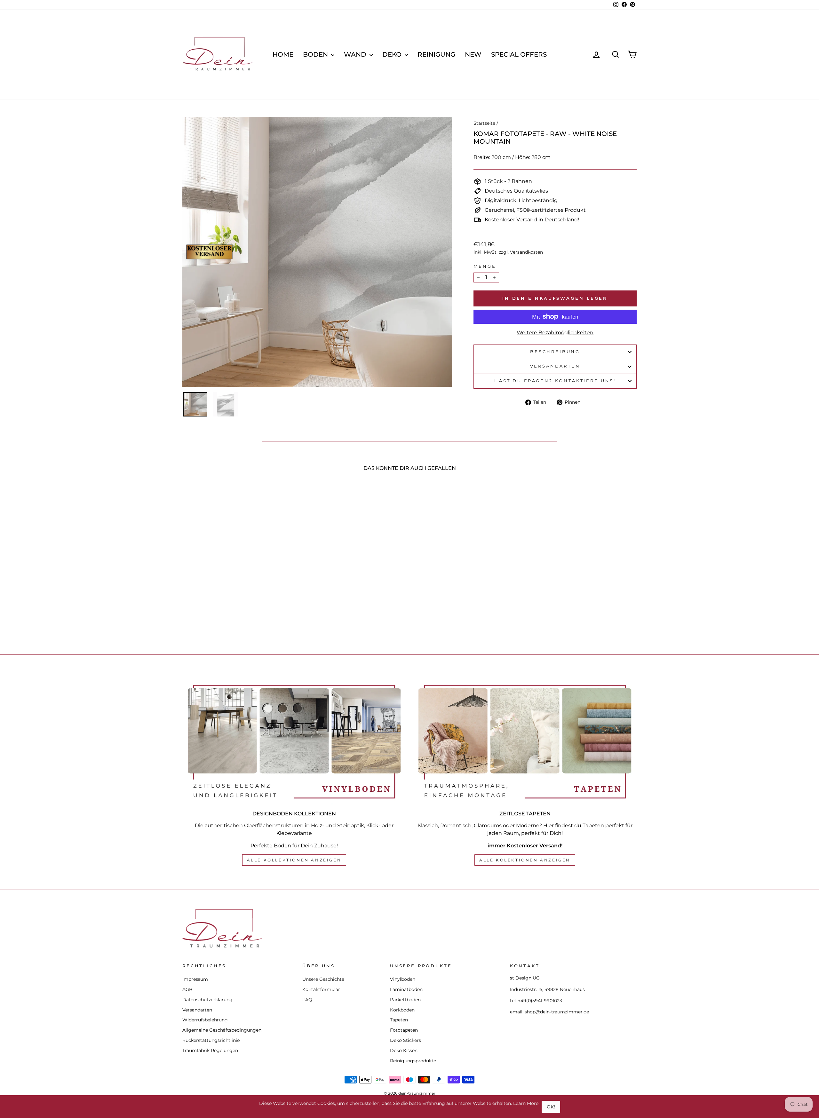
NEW (473, 54)
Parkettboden (405, 999)
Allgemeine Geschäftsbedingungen (221, 1030)
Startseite (484, 123)
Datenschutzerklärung (207, 999)
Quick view (236, 588)
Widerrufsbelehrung (205, 1019)
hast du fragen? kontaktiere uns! (555, 380)
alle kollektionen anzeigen (294, 860)
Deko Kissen (403, 1050)
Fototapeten (404, 1030)
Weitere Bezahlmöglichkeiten (555, 332)
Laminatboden (406, 989)
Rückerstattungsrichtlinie (211, 1040)
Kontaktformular (321, 989)
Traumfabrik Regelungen (210, 1050)
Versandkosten (526, 252)
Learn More (525, 1103)
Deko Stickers (405, 1040)
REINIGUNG (436, 54)
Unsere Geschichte (323, 979)
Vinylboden (402, 979)
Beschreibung (555, 351)
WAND (356, 54)
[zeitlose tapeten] (525, 742)
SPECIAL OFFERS (519, 54)
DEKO (392, 54)
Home (283, 54)
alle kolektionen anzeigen (524, 860)
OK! (551, 1107)
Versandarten (555, 366)
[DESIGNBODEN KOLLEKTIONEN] (294, 742)
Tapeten (399, 1019)
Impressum (195, 979)
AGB (187, 989)
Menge (484, 266)
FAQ (307, 999)
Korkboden (402, 1009)
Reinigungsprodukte (413, 1060)
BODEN (316, 54)
